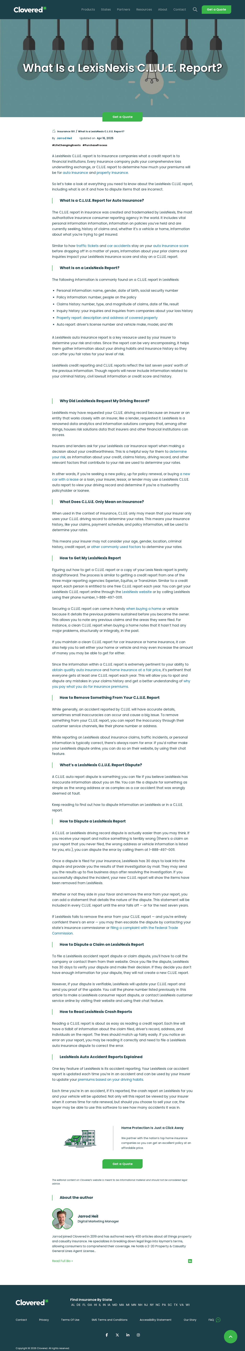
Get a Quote (216, 9)
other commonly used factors (116, 547)
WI (187, 1305)
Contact (179, 9)
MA (121, 1305)
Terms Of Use (70, 1320)
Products (88, 9)
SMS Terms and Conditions (109, 1320)
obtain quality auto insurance (76, 670)
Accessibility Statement (156, 1320)
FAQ (211, 1320)
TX (176, 1305)
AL (73, 1305)
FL (84, 1305)
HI (95, 1305)
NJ (146, 1305)
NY (152, 1305)
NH (140, 1305)
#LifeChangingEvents (66, 145)
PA (164, 1305)
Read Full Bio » (62, 1261)
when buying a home (143, 608)
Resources (144, 9)
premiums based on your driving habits (110, 1079)
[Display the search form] (195, 9)
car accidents (119, 245)
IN (104, 1305)
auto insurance (75, 172)
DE (79, 1305)
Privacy (44, 1320)
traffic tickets (87, 245)
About (162, 9)
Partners (123, 9)
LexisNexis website (137, 592)
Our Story (190, 1320)
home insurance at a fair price (135, 670)
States (106, 9)
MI (127, 1305)
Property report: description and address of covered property (107, 317)
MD (114, 1305)
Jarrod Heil (64, 138)
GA (89, 1305)
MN (133, 1305)
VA (182, 1305)
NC (158, 1305)
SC (170, 1305)
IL (100, 1305)
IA (109, 1305)
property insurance (112, 172)
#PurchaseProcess (94, 145)
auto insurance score (171, 245)
